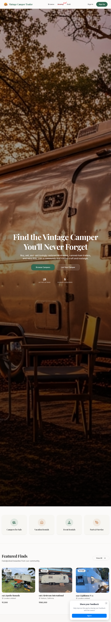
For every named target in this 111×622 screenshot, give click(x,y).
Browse (51, 4)
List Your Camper (68, 267)
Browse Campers (43, 267)
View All (99, 558)
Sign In (90, 4)
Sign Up (102, 4)
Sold (68, 4)
